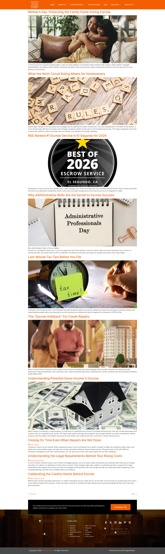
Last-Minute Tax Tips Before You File (54, 257)
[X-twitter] (110, 522)
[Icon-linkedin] (120, 522)
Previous (32, 494)
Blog (105, 5)
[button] (62, 4)
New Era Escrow (48, 550)
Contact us (129, 5)
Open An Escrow (94, 5)
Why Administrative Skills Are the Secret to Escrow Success (71, 195)
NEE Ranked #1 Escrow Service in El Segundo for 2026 (67, 135)
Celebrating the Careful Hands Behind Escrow (61, 474)
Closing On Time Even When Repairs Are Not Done (64, 440)
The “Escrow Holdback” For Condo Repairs (59, 316)
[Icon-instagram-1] (115, 522)
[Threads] (129, 522)
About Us (61, 5)
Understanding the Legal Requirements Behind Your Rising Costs (75, 456)
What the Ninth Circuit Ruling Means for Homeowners (66, 74)
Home (52, 5)
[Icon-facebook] (106, 522)
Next (134, 494)
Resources (115, 5)
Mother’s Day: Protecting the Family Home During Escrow (69, 12)
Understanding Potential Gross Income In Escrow (63, 378)
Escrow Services (76, 5)
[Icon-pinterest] (125, 522)
